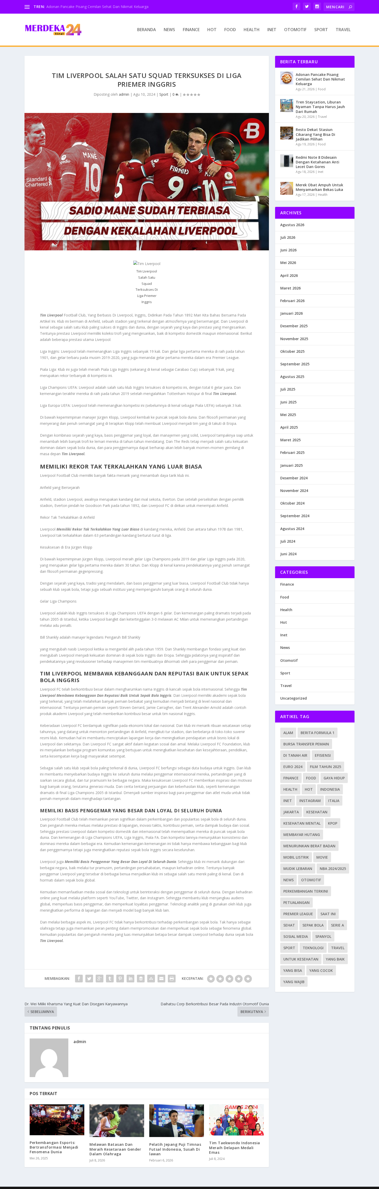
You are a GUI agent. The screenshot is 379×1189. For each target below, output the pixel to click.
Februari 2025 (292, 452)
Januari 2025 (291, 465)
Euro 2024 (292, 766)
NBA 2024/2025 (333, 868)
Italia (333, 800)
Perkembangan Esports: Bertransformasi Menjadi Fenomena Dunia (54, 1147)
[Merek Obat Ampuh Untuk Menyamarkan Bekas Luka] (286, 188)
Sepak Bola (313, 925)
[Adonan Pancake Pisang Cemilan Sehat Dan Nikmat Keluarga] (286, 78)
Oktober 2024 (292, 503)
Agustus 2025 (292, 376)
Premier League (298, 913)
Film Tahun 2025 (325, 766)
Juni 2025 (288, 402)
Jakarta (291, 811)
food (311, 778)
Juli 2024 (287, 541)
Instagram (310, 800)
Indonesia (330, 789)
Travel (343, 30)
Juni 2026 (288, 250)
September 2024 (294, 515)
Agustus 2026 (292, 224)
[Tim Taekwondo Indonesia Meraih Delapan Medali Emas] (236, 1119)
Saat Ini (328, 913)
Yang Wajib (293, 981)
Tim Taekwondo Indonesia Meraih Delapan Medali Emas (234, 1147)
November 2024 (294, 490)
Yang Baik (335, 959)
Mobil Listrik (296, 857)
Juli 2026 (287, 237)
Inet (271, 30)
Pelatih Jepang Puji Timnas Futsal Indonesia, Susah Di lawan (175, 1149)
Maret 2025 (290, 439)
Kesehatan (316, 811)
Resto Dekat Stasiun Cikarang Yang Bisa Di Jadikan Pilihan (315, 134)
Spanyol (323, 936)
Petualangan (296, 902)
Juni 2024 (288, 553)
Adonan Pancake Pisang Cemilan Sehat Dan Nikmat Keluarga (97, 6)
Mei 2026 (288, 262)
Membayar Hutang (301, 834)
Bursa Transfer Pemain (306, 744)
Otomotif (295, 30)
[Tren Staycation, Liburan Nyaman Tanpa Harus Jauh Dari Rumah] (286, 105)
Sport (321, 30)
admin (124, 94)
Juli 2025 (287, 389)
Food (230, 30)
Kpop (332, 823)
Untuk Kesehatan (300, 959)
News (169, 30)
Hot (212, 30)
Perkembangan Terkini (305, 891)
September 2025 (294, 364)
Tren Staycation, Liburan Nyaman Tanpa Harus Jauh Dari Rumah (320, 107)
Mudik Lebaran (297, 868)
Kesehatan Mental (301, 823)
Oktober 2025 (292, 351)
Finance (191, 30)
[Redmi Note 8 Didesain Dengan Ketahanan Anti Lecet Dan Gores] (286, 160)
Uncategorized (293, 698)
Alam (288, 732)
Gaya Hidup (334, 778)
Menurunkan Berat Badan (309, 845)
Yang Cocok (321, 970)
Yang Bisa (292, 970)
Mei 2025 (288, 414)
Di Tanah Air (295, 755)
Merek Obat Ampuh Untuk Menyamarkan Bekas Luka (319, 187)
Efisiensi (323, 755)
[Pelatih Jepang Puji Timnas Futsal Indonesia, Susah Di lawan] (176, 1120)
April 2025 (289, 427)
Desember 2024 (294, 477)
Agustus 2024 (292, 528)
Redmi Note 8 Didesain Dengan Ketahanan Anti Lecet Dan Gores (317, 162)
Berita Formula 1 (317, 732)
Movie (322, 857)
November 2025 (294, 338)
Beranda (146, 30)
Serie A (337, 925)
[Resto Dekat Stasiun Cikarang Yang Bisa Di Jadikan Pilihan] (286, 133)
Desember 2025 (294, 325)
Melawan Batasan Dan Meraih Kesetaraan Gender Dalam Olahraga (115, 1149)
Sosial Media (295, 936)
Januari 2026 (291, 313)
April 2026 (289, 275)
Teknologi (313, 947)
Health (252, 30)
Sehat (289, 925)
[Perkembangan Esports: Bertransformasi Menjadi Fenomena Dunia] (57, 1119)
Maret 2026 (290, 288)
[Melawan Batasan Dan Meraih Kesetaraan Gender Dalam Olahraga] (116, 1120)
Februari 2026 (292, 300)
